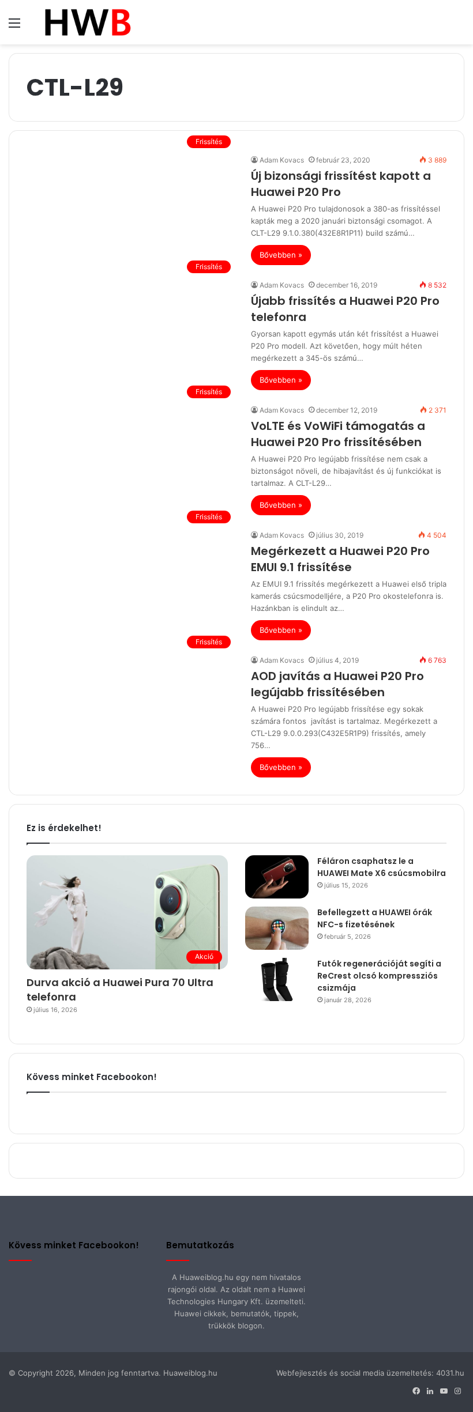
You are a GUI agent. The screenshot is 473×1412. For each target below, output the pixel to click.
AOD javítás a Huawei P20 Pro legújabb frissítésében (337, 684)
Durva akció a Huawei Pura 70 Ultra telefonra (120, 989)
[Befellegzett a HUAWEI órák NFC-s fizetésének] (277, 928)
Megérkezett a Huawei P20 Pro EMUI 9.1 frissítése (340, 559)
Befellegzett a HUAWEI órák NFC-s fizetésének (374, 918)
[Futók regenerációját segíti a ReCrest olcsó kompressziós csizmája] (277, 979)
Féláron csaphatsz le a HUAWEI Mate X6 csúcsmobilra (381, 867)
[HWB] (87, 22)
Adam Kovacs (282, 160)
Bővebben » (281, 254)
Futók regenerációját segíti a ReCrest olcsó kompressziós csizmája (379, 976)
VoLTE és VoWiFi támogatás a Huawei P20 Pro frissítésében (338, 434)
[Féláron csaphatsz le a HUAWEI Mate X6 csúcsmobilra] (277, 876)
